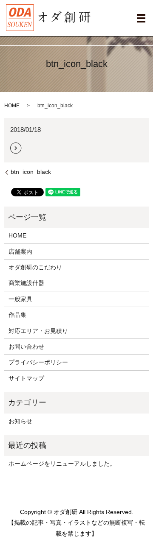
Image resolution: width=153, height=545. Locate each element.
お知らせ (20, 421)
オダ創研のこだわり (35, 267)
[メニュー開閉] (141, 18)
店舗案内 (20, 251)
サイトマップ (26, 378)
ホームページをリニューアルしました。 (62, 463)
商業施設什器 (26, 282)
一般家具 (20, 299)
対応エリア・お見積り (38, 330)
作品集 (17, 314)
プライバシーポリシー (38, 362)
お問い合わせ (26, 346)
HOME (12, 106)
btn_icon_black (31, 171)
